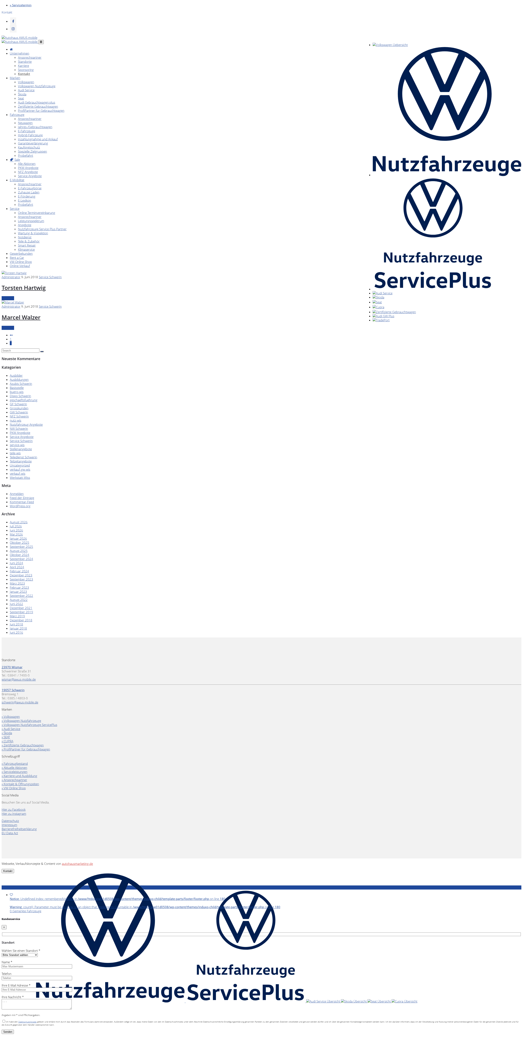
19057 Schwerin (13, 690)
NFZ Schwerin (19, 416)
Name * (7, 962)
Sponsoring (26, 70)
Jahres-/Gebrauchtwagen (35, 127)
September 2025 (21, 547)
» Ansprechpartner (14, 780)
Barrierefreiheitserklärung (19, 829)
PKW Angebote (28, 168)
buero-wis (16, 392)
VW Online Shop (21, 262)
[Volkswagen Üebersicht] (390, 45)
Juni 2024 (16, 563)
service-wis (17, 445)
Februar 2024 (19, 571)
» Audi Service (11, 729)
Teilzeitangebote (21, 461)
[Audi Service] (382, 293)
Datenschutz (10, 821)
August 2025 (19, 551)
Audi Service (26, 90)
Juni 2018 (16, 624)
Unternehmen (19, 53)
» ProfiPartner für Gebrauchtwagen (26, 749)
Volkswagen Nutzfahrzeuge (36, 86)
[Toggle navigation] (41, 42)
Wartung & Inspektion (33, 233)
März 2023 (17, 583)
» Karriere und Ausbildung (19, 776)
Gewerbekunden (21, 253)
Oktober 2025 (19, 542)
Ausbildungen (19, 379)
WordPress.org (20, 506)
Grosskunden (19, 408)
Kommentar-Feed (22, 502)
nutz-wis (15, 420)
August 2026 (19, 522)
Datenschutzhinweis (27, 1021)
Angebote (24, 225)
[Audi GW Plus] (383, 316)
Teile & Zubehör (29, 241)
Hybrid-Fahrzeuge (30, 135)
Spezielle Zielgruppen (32, 151)
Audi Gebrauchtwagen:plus (36, 102)
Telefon (6, 974)
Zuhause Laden (28, 192)
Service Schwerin (50, 277)
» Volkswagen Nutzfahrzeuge (21, 721)
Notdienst (24, 237)
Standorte (25, 61)
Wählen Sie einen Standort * (21, 951)
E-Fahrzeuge (26, 131)
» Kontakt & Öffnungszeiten (20, 784)
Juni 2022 (16, 604)
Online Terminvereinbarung (36, 213)
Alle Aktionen (27, 164)
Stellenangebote (21, 449)
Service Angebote (30, 176)
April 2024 (17, 567)
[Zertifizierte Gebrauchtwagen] (394, 312)
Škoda (22, 94)
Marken (15, 78)
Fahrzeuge (17, 115)
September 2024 (21, 559)
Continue (8, 298)
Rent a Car (17, 258)
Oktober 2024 (19, 555)
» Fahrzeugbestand (15, 763)
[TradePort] (381, 320)
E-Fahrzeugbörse (29, 188)
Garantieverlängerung (33, 143)
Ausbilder (16, 375)
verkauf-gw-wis (20, 469)
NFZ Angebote (28, 172)
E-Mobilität (17, 180)
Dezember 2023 (21, 575)
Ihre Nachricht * (13, 997)
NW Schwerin (19, 428)
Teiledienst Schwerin (23, 457)
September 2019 (21, 612)
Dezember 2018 (21, 620)
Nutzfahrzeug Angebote (26, 424)
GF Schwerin (18, 404)
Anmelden (17, 494)
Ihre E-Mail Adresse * (16, 985)
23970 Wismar (12, 667)
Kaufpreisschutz (29, 147)
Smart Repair (27, 245)
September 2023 (21, 579)
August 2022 (19, 600)
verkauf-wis (17, 473)
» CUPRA (7, 741)
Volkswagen (26, 82)
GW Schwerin (19, 412)
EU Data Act (10, 833)
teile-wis (15, 453)
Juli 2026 (16, 526)
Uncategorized (20, 465)
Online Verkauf (20, 266)
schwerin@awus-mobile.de (20, 702)
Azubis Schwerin (21, 384)
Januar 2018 (18, 628)
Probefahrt (25, 155)
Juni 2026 (16, 530)
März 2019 (17, 616)
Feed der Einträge (22, 498)
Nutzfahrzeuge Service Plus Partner (42, 229)
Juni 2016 (16, 632)
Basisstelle (17, 388)
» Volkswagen (11, 716)
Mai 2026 (16, 534)
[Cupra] (378, 307)
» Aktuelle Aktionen (14, 768)
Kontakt (24, 74)
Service (14, 209)
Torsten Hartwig (24, 287)
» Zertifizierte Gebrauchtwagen (23, 745)
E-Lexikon (24, 200)
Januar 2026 (18, 538)
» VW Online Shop (14, 788)
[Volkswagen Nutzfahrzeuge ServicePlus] (433, 289)
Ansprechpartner (29, 57)
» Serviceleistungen (14, 772)
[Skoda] (378, 297)
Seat (21, 98)
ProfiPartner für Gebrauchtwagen (41, 110)
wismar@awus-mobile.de (19, 679)
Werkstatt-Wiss (20, 478)
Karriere (23, 66)
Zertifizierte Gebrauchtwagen (38, 106)
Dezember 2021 (21, 608)
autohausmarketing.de (77, 864)
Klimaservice (26, 249)
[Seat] (377, 302)
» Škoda (7, 733)
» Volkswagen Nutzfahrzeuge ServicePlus (29, 725)
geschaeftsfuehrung (23, 400)
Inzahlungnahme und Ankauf (38, 139)
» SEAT (6, 737)
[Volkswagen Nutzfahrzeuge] (447, 175)
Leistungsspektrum (31, 221)
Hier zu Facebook (14, 809)
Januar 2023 (18, 591)
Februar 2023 (19, 587)
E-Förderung (26, 196)
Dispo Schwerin (20, 396)
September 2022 (21, 596)
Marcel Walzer (21, 317)
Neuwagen (25, 123)
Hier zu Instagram (14, 814)
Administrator (11, 277)
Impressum (9, 825)
